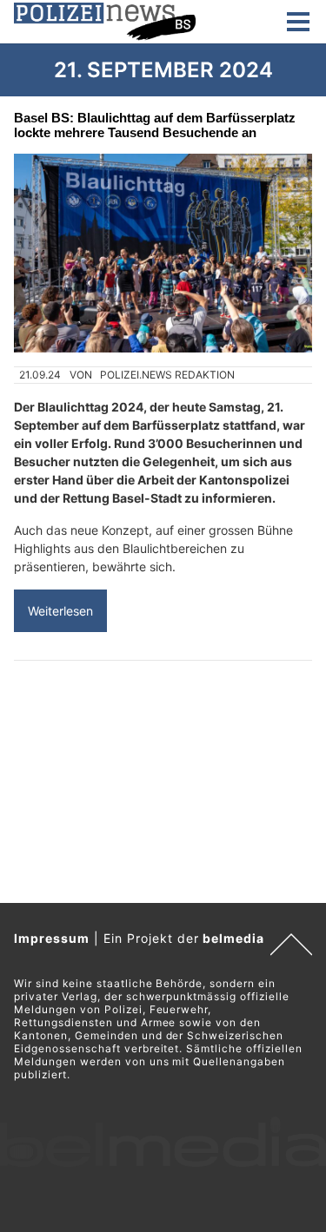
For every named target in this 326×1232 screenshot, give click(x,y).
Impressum (52, 938)
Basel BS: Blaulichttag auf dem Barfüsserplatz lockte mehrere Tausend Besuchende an (155, 125)
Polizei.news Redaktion (167, 374)
